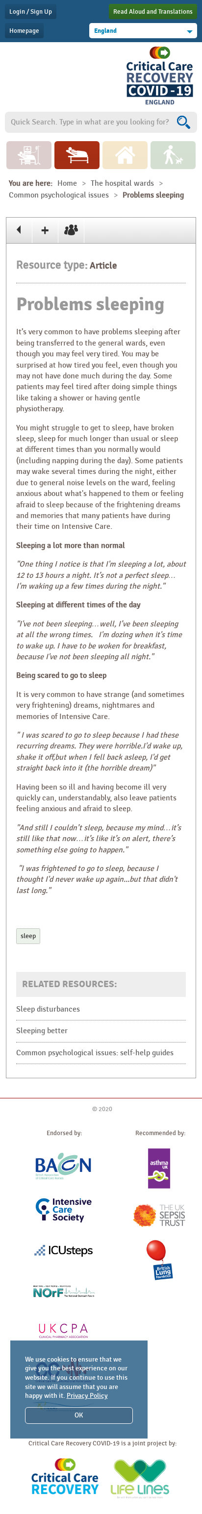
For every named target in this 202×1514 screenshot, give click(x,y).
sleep (28, 936)
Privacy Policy (87, 1395)
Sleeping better (42, 1031)
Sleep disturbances (48, 1009)
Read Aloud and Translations (153, 12)
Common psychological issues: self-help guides (95, 1053)
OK (79, 1415)
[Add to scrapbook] (45, 230)
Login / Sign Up (30, 12)
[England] (159, 104)
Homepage (24, 31)
